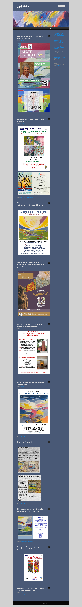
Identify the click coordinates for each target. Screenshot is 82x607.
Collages (50, 28)
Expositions (23, 541)
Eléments (38, 28)
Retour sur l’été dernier (25, 442)
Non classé (23, 114)
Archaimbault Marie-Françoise (59, 57)
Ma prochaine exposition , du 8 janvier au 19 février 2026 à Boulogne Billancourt (59, 39)
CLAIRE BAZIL (23, 6)
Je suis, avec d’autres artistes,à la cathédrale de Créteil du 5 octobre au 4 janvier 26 (30, 264)
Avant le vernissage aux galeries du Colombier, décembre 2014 (59, 61)
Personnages (33, 28)
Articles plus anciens (21, 598)
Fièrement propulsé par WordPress (45, 603)
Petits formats (44, 28)
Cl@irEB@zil (28, 31)
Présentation (24, 28)
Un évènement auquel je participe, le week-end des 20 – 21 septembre (59, 47)
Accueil (19, 28)
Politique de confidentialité (35, 603)
